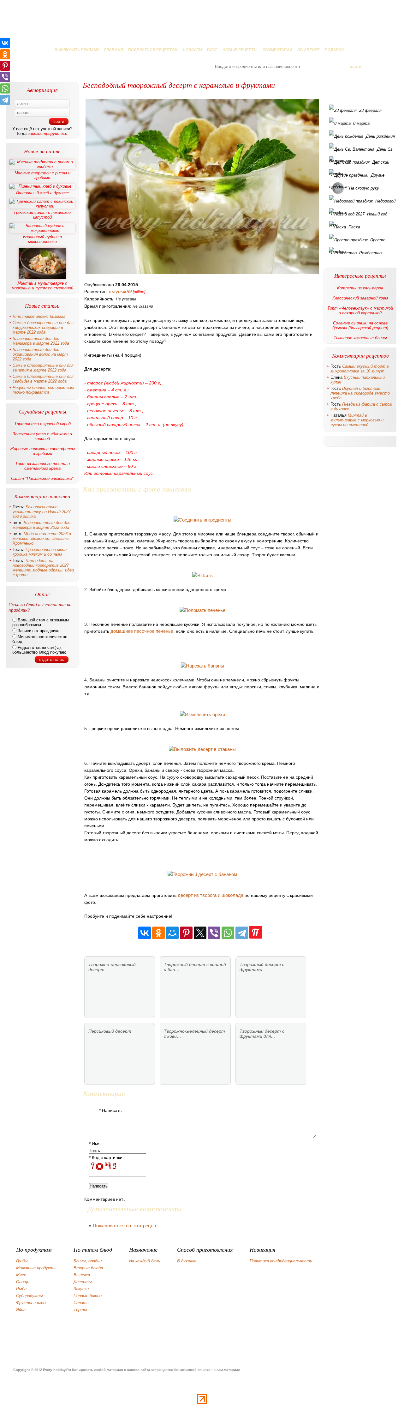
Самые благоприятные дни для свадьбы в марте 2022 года (43, 379)
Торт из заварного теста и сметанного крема (42, 466)
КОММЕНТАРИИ (277, 50)
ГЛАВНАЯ (113, 50)
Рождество (370, 253)
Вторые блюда (88, 1268)
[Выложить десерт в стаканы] (202, 749)
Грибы (22, 1261)
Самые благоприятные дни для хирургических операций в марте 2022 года (43, 327)
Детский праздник (359, 164)
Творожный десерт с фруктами (262, 967)
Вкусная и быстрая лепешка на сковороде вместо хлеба (360, 393)
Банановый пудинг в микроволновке (42, 239)
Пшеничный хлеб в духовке (42, 192)
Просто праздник (357, 242)
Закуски (81, 1288)
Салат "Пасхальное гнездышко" (42, 478)
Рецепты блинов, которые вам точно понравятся (43, 390)
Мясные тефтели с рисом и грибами (42, 175)
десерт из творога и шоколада (210, 895)
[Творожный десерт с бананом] (202, 874)
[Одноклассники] (158, 933)
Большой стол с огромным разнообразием (40, 622)
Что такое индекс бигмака (39, 316)
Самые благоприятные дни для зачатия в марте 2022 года (43, 367)
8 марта (361, 123)
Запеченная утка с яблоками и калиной (42, 436)
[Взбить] (202, 575)
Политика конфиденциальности (281, 1261)
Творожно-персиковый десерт (112, 967)
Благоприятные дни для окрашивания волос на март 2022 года (40, 354)
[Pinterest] (186, 933)
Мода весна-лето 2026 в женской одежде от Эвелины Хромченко (42, 538)
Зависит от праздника (37, 630)
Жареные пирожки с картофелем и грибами (42, 451)
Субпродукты (29, 1295)
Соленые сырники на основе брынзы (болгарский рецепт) (360, 325)
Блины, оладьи (88, 1261)
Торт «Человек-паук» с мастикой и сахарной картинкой (360, 310)
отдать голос (51, 659)
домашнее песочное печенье (141, 631)
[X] (200, 933)
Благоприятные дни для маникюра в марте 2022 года (41, 341)
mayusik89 (120, 291)
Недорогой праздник (362, 203)
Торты (80, 1309)
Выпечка (82, 1274)
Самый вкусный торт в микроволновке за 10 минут (359, 368)
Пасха (354, 227)
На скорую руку (364, 188)
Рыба (21, 1288)
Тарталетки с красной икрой (42, 423)
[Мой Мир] (172, 933)
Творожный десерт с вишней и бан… (195, 967)
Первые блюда (88, 1295)
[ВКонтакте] (144, 933)
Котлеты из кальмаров (360, 288)
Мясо (21, 1274)
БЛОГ (212, 50)
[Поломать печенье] (202, 610)
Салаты (82, 1302)
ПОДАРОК (334, 50)
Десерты (83, 1281)
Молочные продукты (36, 1268)
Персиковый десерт (109, 1031)
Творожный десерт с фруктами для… (262, 1034)
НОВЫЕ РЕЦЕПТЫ (240, 50)
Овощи (22, 1281)
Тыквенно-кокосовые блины (360, 337)
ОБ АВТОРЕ (308, 50)
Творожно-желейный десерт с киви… (194, 1034)
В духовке (186, 1261)
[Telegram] (241, 933)
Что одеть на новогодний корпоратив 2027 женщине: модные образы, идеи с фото (43, 567)
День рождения (380, 136)
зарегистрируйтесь (47, 133)
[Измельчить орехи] (202, 714)
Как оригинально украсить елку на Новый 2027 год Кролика (42, 512)
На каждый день (144, 1261)
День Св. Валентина (361, 151)
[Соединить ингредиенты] (202, 520)
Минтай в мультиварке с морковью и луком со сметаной (42, 285)
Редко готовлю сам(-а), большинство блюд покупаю (39, 650)
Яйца (21, 1309)
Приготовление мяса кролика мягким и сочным (40, 552)
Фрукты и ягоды (32, 1302)
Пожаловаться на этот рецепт (125, 1225)
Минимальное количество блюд (39, 639)
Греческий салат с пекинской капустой (42, 215)
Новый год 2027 (358, 216)
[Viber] (214, 933)
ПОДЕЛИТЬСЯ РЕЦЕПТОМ (153, 50)
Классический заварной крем (360, 298)
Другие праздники (356, 177)
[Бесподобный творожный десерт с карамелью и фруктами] (202, 186)
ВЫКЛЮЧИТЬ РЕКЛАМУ (77, 50)
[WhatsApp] (228, 933)
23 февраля (370, 110)
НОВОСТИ (192, 50)
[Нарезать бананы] (202, 665)
